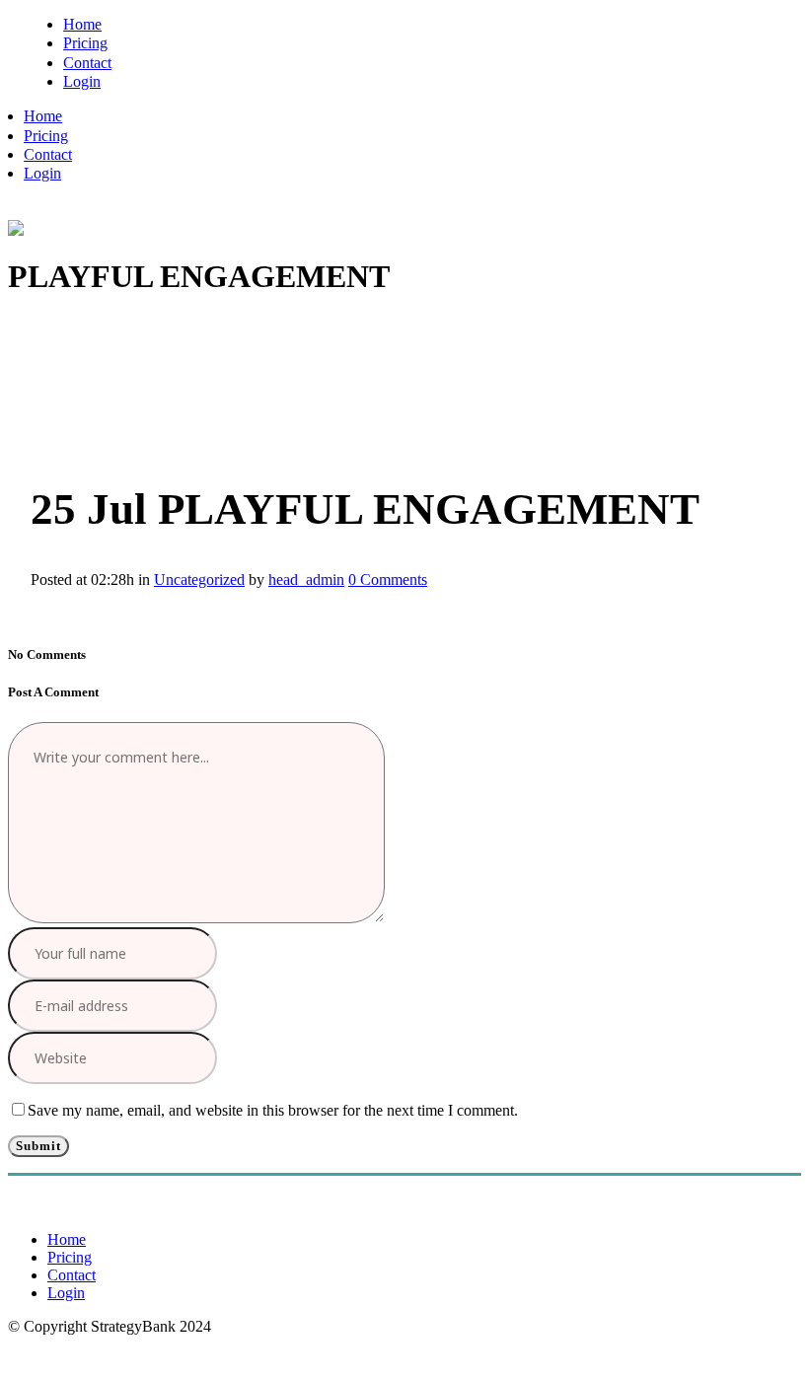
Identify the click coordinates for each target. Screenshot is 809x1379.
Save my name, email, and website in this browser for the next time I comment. (273, 1110)
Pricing (69, 1257)
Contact (71, 1275)
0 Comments (387, 579)
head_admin (306, 579)
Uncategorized (199, 579)
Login (66, 1292)
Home (66, 1239)
